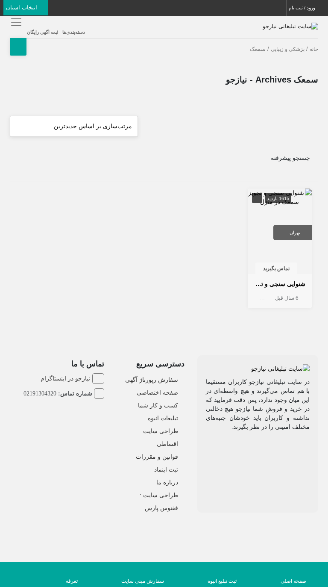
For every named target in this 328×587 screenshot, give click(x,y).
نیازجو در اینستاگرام (65, 378)
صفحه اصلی (293, 581)
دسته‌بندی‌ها (73, 32)
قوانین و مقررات (157, 456)
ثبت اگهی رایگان (42, 32)
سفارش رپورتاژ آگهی (151, 379)
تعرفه (72, 581)
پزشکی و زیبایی (288, 49)
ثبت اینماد (166, 469)
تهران (295, 232)
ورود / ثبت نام (302, 7)
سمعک (255, 298)
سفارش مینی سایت (142, 581)
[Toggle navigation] (15, 22)
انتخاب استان (22, 7)
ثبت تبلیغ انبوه (222, 581)
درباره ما (167, 482)
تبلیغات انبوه (163, 418)
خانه (314, 49)
